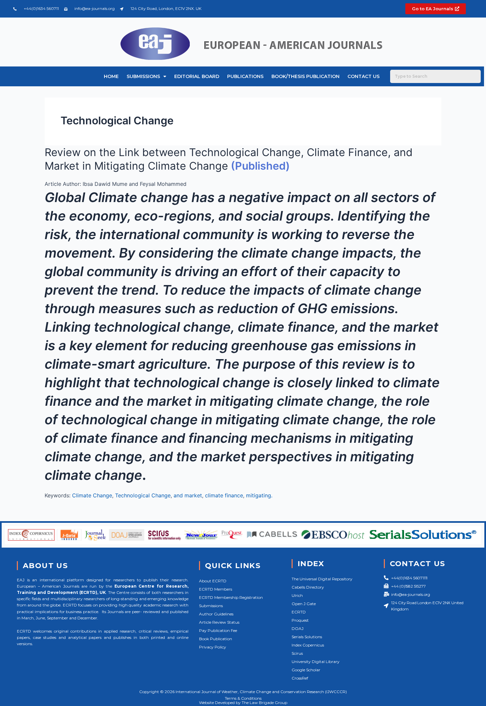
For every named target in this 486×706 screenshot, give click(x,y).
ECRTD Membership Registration (231, 597)
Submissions (143, 76)
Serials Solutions (307, 636)
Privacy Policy (212, 646)
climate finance (224, 495)
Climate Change (92, 495)
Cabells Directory (308, 587)
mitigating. (259, 495)
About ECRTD (212, 580)
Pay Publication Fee (218, 630)
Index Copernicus (308, 645)
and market (188, 495)
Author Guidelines (216, 613)
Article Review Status (219, 622)
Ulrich (297, 595)
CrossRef (300, 678)
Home (111, 76)
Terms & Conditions (243, 698)
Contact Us (363, 76)
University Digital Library (316, 661)
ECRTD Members (215, 589)
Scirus (297, 653)
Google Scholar (306, 669)
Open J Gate (304, 603)
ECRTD (299, 611)
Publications (245, 76)
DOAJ (298, 628)
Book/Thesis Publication (305, 76)
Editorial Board (196, 76)
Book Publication (215, 638)
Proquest (300, 620)
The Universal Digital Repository (322, 578)
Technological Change (143, 495)
